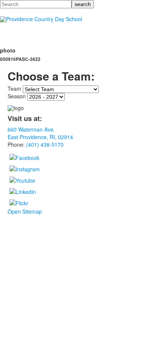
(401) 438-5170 (45, 144)
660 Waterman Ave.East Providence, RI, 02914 (40, 133)
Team (14, 88)
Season (17, 96)
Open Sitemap (25, 211)
